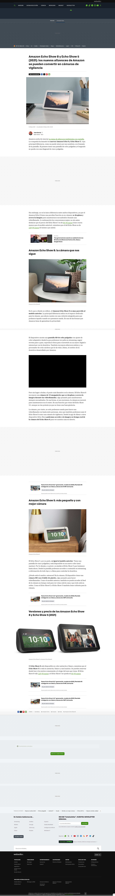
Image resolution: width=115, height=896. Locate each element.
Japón (67, 46)
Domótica (37, 711)
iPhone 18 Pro (80, 811)
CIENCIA (43, 5)
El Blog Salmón (94, 862)
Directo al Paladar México (57, 882)
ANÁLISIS (20, 5)
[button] (38, 132)
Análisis (31, 821)
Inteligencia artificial (49, 827)
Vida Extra (29, 864)
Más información (69, 894)
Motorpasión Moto (70, 864)
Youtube (98, 5)
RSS (84, 835)
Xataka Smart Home (17, 869)
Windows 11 (47, 830)
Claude (58, 811)
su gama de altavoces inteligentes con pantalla (66, 139)
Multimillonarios (60, 46)
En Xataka (56, 235)
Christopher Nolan (44, 46)
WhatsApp (87, 5)
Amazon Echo (45, 711)
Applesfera (16, 866)
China (27, 46)
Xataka (16, 862)
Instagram (95, 5)
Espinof (41, 864)
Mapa (52, 46)
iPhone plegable (42, 811)
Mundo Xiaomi (17, 872)
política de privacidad (80, 826)
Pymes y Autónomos (94, 864)
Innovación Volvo (60, 20)
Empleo (31, 830)
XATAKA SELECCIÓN (32, 5)
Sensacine (42, 862)
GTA (72, 46)
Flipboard (47, 74)
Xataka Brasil (17, 884)
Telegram (92, 5)
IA (31, 46)
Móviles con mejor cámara (68, 811)
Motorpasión (68, 862)
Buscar (98, 848)
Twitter (100, 5)
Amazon (54, 711)
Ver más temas (19, 836)
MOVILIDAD (52, 5)
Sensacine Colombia (42, 884)
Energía (31, 824)
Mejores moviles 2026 (30, 811)
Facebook (42, 74)
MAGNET (61, 5)
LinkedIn (90, 835)
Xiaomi (84, 46)
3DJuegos (29, 862)
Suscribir (84, 823)
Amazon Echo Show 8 (70, 711)
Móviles (16, 824)
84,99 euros (67, 223)
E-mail (49, 74)
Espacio (46, 821)
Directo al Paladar (57, 862)
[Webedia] (97, 1)
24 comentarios (35, 74)
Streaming (17, 821)
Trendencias (81, 862)
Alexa (60, 711)
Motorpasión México (68, 882)
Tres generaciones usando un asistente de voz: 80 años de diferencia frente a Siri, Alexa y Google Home (68, 239)
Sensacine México (44, 882)
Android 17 (51, 811)
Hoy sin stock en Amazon (48, 490)
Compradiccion (82, 866)
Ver (58, 753)
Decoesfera (81, 864)
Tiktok (89, 5)
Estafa (35, 46)
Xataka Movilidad (48, 824)
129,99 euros (34, 228)
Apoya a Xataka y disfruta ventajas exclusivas (85, 841)
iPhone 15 (77, 46)
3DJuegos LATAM (31, 882)
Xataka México (17, 882)
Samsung (31, 827)
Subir (96, 854)
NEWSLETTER (71, 5)
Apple (15, 827)
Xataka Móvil (17, 864)
